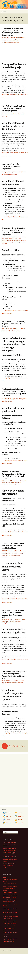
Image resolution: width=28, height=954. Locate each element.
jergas (3, 682)
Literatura (20, 816)
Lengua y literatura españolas (10, 921)
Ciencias (8, 813)
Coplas (5, 172)
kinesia (13, 553)
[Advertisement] (10, 54)
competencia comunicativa (9, 39)
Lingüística (14, 113)
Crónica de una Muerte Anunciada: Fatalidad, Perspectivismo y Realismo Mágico (9, 852)
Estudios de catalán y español (10, 886)
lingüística (9, 172)
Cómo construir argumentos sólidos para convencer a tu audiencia (9, 844)
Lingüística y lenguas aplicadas (10, 939)
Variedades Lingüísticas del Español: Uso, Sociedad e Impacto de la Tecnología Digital (13, 613)
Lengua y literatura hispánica (9, 923)
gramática (18, 39)
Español (14, 171)
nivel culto (21, 113)
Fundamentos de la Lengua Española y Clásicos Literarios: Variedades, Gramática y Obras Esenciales (14, 392)
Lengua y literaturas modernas (10, 926)
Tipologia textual (15, 242)
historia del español (12, 240)
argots (22, 680)
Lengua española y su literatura (10, 916)
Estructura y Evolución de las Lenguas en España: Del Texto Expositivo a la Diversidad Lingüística (13, 231)
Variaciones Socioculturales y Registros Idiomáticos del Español (13, 324)
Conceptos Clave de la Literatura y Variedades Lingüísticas (11, 166)
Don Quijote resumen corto (9, 848)
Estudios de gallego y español (10, 895)
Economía (20, 823)
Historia (8, 819)
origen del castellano (16, 482)
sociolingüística (5, 42)
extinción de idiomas (6, 553)
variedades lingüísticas (14, 42)
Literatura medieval (16, 172)
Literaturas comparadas (8, 941)
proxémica (11, 555)
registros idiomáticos (16, 330)
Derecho (8, 823)
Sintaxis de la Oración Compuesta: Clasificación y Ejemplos (9, 865)
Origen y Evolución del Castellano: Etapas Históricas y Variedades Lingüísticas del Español (14, 475)
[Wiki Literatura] (14, 5)
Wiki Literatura (6, 950)
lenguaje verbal (19, 553)
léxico (15, 682)
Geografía (8, 816)
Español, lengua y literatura (18, 37)
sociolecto (18, 621)
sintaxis (22, 399)
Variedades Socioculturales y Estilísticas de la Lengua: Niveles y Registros (13, 108)
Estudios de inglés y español (9, 897)
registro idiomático (10, 621)
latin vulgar (8, 482)
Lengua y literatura (7, 918)
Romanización (5, 484)
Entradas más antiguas (14, 746)
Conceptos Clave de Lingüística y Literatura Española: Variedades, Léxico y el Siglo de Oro (14, 674)
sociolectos (15, 114)
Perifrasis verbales (16, 399)
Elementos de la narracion (19, 552)
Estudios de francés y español (10, 892)
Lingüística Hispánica (6, 242)
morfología (8, 399)
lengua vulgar (7, 330)
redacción (16, 40)
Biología (20, 813)
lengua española (10, 40)
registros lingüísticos (6, 114)
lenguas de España (21, 240)
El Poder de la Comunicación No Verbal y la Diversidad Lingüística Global (13, 546)
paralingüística (5, 555)
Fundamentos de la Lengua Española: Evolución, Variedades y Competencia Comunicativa (12, 31)
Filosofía (20, 819)
